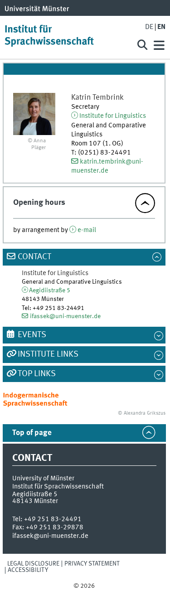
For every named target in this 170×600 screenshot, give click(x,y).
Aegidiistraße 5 (49, 290)
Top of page (32, 433)
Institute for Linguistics (112, 116)
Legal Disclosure (33, 564)
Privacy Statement (92, 564)
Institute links (48, 354)
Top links (37, 374)
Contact (34, 257)
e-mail (87, 230)
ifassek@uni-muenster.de (65, 316)
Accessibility (28, 570)
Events (32, 335)
